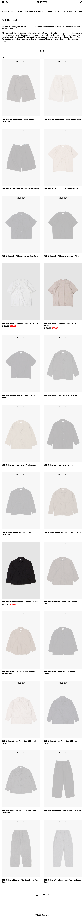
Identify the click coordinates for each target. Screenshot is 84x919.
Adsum (58, 11)
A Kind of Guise (8, 11)
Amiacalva (68, 11)
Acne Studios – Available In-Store (31, 11)
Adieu (50, 11)
